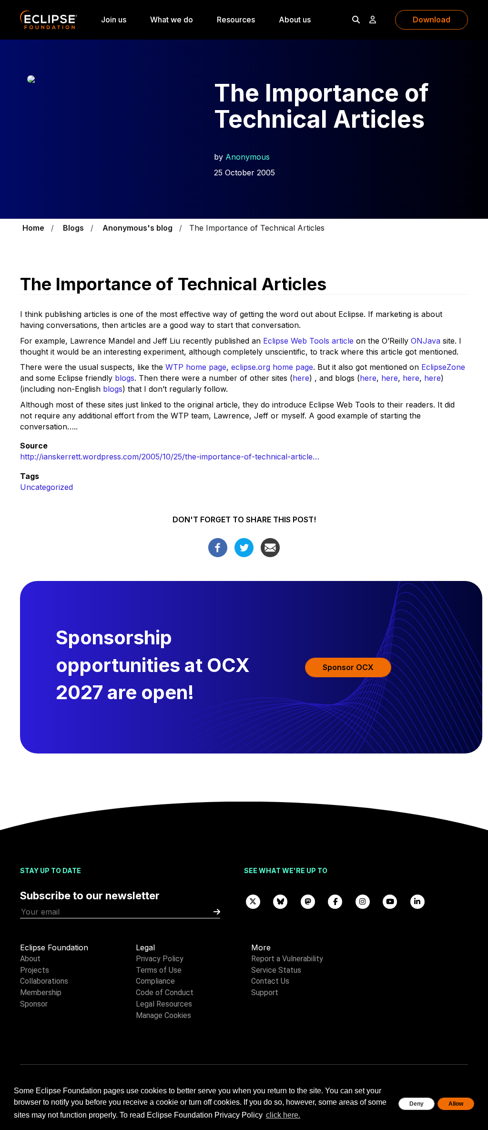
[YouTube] (390, 901)
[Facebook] (217, 547)
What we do (171, 19)
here (301, 378)
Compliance (155, 981)
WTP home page (195, 367)
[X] (253, 901)
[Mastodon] (308, 901)
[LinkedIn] (417, 901)
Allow (455, 1103)
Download (431, 19)
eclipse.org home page (272, 367)
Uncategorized (46, 487)
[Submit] (217, 911)
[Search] (356, 19)
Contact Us (270, 981)
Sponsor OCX (348, 667)
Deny (416, 1103)
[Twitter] (244, 547)
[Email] (270, 547)
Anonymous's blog (137, 228)
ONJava (425, 341)
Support (264, 992)
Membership (40, 992)
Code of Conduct (164, 992)
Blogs (73, 228)
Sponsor (34, 1003)
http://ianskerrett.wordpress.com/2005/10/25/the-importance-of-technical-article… (169, 456)
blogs (124, 378)
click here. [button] (283, 1115)
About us (295, 19)
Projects (34, 970)
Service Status (276, 970)
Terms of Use (159, 970)
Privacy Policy (159, 958)
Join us (113, 19)
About (30, 958)
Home (33, 228)
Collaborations (44, 981)
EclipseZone (443, 367)
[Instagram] (363, 901)
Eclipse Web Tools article (308, 341)
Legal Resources (164, 1003)
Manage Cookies (163, 1015)
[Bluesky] (281, 901)
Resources (236, 19)
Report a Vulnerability (287, 958)
